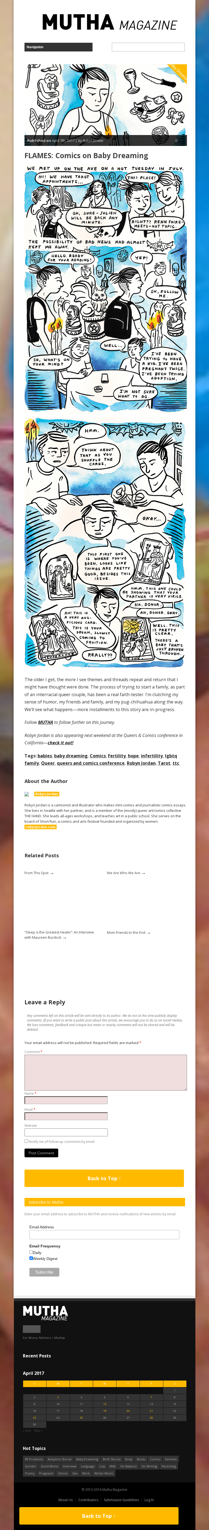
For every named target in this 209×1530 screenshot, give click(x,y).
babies (45, 756)
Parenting (169, 1466)
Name (30, 1093)
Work (86, 1473)
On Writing (149, 1466)
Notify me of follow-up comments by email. (62, 1141)
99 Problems (34, 1459)
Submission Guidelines (121, 1500)
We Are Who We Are (123, 873)
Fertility (117, 756)
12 (104, 1404)
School (63, 1473)
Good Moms (49, 1466)
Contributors (88, 1500)
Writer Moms (103, 1473)
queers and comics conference (91, 763)
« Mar (27, 1430)
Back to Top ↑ (104, 1178)
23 (34, 1417)
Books (141, 1459)
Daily (37, 1252)
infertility (152, 756)
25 (81, 1417)
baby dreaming (71, 756)
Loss (102, 1466)
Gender (30, 1466)
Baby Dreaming (87, 1459)
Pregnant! (46, 1473)
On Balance (128, 1466)
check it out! (60, 743)
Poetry (30, 1473)
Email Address (41, 1227)
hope (133, 756)
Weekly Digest (45, 1258)
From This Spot (36, 873)
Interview (69, 1466)
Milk (113, 1466)
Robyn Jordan (141, 763)
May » (38, 1430)
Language (88, 1466)
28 (151, 1417)
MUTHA (45, 722)
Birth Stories (112, 1459)
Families (171, 1459)
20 (128, 1411)
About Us (65, 1500)
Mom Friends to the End (126, 932)
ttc (176, 763)
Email (29, 1109)
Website (30, 1125)
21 (151, 1411)
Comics (98, 756)
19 (104, 1411)
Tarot (164, 763)
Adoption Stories (60, 1459)
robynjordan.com (41, 827)
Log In (149, 1500)
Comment (33, 1051)
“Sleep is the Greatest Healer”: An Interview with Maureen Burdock (59, 935)
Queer (48, 763)
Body (128, 1459)
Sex (75, 1473)
